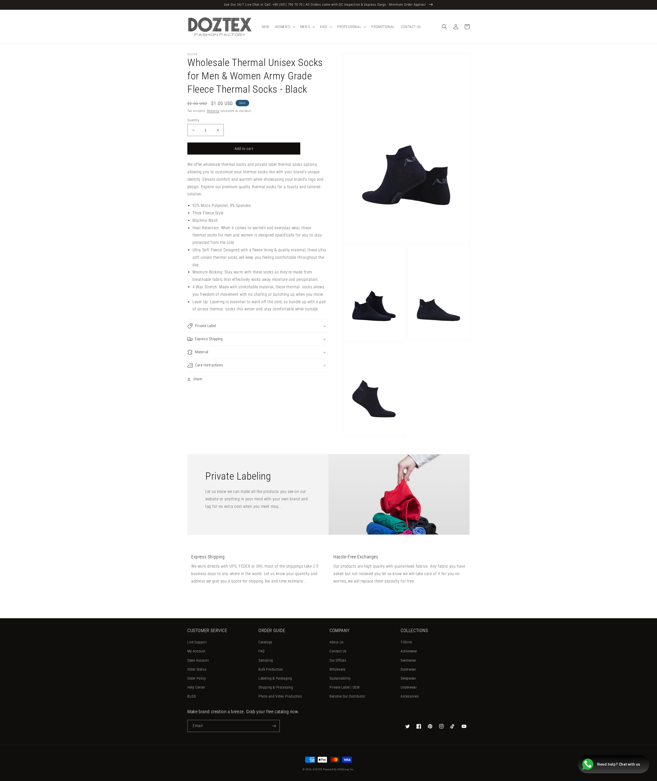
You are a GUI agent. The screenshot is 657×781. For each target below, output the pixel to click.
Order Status (196, 669)
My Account (196, 651)
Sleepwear (408, 678)
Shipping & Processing (275, 687)
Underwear (409, 687)
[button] (284, 26)
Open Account (198, 660)
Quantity (193, 120)
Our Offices (338, 660)
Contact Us (338, 651)
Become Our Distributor (347, 696)
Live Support (197, 642)
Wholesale (337, 669)
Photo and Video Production (280, 696)
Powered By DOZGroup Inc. (338, 769)
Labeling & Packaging (275, 678)
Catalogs (265, 642)
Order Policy (196, 678)
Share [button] (197, 379)
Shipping (213, 111)
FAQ (261, 651)
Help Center (196, 687)
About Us (337, 642)
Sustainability (340, 678)
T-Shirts (406, 642)
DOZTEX (317, 769)
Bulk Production (270, 669)
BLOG (191, 696)
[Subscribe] (273, 726)
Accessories (410, 696)
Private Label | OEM (344, 687)
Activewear (409, 651)
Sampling (265, 660)
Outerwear (408, 669)
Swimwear (408, 660)
